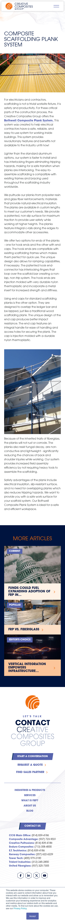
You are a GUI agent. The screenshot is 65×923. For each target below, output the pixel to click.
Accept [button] (32, 916)
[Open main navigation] (56, 6)
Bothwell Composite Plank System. (29, 120)
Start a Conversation (32, 756)
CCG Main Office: (20, 835)
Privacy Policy (20, 908)
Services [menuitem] (30, 795)
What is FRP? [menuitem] (29, 800)
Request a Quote (30, 765)
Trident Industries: (20, 862)
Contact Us (32, 826)
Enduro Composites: (21, 847)
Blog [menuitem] (29, 811)
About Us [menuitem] (30, 806)
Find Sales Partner (30, 772)
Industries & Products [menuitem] (30, 790)
